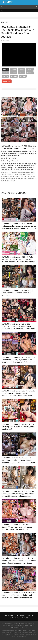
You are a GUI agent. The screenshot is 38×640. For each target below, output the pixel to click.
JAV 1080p (25, 618)
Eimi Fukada (11, 158)
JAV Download (20, 615)
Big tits (12, 151)
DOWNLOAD (6, 81)
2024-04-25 (13, 170)
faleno (13, 163)
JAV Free (30, 615)
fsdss (5, 170)
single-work (13, 167)
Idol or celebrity (29, 153)
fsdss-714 (32, 167)
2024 (21, 170)
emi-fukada (23, 167)
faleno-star (20, 163)
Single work (15, 155)
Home (3, 22)
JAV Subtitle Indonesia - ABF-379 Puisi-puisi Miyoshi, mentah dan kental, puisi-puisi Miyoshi (18, 427)
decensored (29, 170)
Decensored (8, 153)
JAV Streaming (9, 615)
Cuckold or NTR (30, 151)
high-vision (24, 165)
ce (7, 163)
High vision (18, 153)
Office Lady (5, 155)
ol (6, 165)
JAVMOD (7, 2)
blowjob (28, 163)
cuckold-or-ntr (13, 165)
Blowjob (20, 151)
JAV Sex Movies (14, 618)
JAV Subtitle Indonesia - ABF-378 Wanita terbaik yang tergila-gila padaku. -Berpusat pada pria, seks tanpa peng (18, 393)
